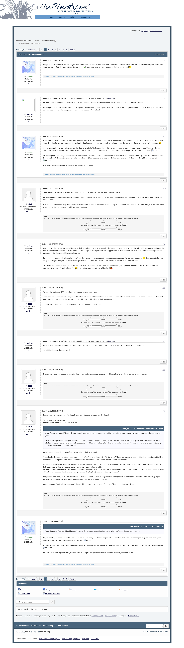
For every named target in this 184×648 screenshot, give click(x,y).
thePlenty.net (50, 625)
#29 (164, 411)
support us (95, 639)
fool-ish (29, 114)
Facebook (24, 590)
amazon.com (110, 616)
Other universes (48, 40)
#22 (164, 98)
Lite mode (64, 625)
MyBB (27, 632)
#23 (164, 136)
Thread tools (159, 54)
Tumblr (27, 593)
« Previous (30, 50)
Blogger (124, 590)
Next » (72, 50)
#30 (164, 521)
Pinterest (56, 593)
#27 (164, 341)
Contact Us (37, 625)
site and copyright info (71, 639)
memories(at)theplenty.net (49, 639)
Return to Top (23, 625)
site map (85, 639)
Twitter (99, 590)
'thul (30, 204)
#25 (164, 244)
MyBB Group (45, 632)
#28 (164, 370)
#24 (164, 188)
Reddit (73, 590)
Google (48, 590)
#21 (164, 60)
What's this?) (133, 616)
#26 (164, 288)
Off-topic (37, 40)
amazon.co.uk (97, 616)
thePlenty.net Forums (24, 40)
